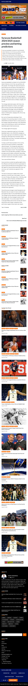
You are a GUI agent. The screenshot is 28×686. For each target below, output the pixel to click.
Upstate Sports (12, 502)
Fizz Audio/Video (5, 619)
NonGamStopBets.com (7, 654)
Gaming (3, 649)
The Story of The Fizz (7, 663)
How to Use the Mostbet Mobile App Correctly (16, 220)
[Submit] (24, 634)
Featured (3, 328)
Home (3, 652)
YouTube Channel (13, 680)
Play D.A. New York (6, 1)
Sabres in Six (4, 451)
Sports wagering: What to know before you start (12, 214)
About (3, 641)
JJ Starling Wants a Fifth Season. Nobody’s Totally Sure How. (13, 355)
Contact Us (4, 647)
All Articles (4, 643)
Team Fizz (4, 659)
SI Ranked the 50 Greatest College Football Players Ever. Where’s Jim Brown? (10, 261)
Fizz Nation (12, 619)
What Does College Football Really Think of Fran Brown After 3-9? (10, 231)
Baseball (3, 617)
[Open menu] (2, 22)
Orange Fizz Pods (6, 656)
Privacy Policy (5, 658)
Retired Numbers (7, 661)
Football (3, 259)
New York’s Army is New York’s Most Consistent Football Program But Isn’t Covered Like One (13, 530)
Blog (3, 645)
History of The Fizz (6, 650)
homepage (6, 207)
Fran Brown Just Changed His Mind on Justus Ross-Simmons (13, 379)
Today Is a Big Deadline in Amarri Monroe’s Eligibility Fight (13, 404)
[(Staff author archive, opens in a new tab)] (3, 63)
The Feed (16, 328)
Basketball (3, 34)
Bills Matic (15, 617)
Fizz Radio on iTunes (19, 619)
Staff (6, 63)
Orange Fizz (11, 328)
